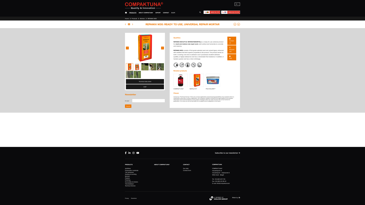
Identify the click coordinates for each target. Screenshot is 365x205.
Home (126, 13)
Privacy (127, 198)
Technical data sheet (145, 81)
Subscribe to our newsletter (226, 153)
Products (132, 13)
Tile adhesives (129, 172)
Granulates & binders (131, 182)
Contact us (231, 42)
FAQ (230, 58)
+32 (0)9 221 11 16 (220, 179)
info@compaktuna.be (223, 183)
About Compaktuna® (146, 13)
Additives (128, 168)
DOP (145, 87)
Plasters (127, 178)
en (236, 4)
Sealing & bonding (130, 174)
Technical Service (130, 186)
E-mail (127, 101)
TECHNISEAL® (129, 184)
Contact (166, 13)
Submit (128, 106)
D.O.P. (173, 13)
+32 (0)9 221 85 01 (220, 181)
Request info (231, 50)
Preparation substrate (131, 170)
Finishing (127, 180)
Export (158, 13)
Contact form (187, 170)
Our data (185, 168)
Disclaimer (134, 198)
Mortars (127, 176)
